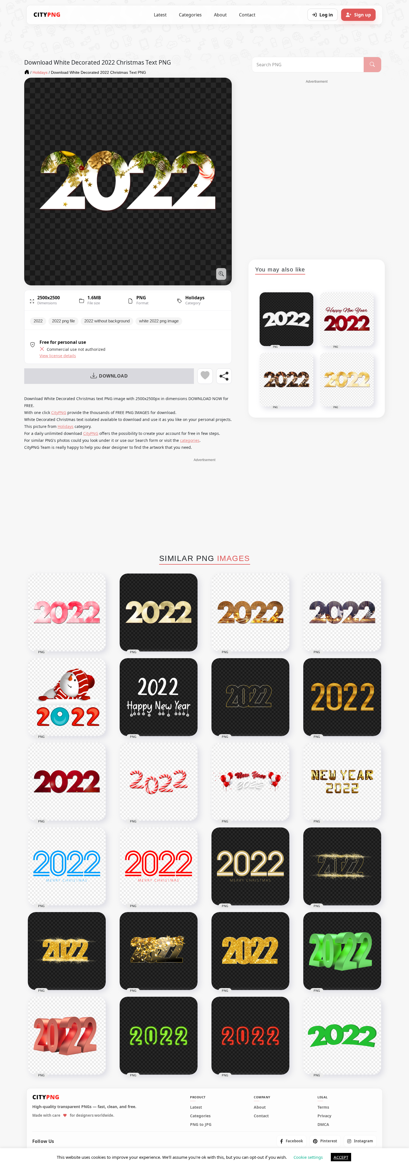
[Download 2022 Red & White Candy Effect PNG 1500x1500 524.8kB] (159, 782)
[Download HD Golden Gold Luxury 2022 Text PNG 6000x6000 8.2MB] (342, 697)
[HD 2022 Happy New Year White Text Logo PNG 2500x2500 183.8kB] (159, 697)
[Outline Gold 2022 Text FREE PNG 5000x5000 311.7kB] (250, 697)
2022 (38, 321)
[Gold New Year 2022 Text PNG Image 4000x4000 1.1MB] (342, 782)
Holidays (194, 298)
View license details (58, 355)
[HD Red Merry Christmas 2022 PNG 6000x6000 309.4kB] (159, 866)
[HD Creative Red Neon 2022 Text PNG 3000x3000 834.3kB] (250, 1036)
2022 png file (63, 321)
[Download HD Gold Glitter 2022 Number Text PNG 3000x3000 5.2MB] (250, 951)
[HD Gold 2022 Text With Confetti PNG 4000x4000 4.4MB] (159, 951)
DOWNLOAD (113, 376)
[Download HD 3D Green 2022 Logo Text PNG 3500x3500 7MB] (342, 951)
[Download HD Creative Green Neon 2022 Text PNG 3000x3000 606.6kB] (159, 1036)
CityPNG (58, 412)
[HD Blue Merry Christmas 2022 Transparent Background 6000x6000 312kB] (67, 866)
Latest (160, 15)
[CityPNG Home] (47, 15)
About (220, 15)
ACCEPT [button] (341, 1157)
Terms (323, 1107)
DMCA (323, 1124)
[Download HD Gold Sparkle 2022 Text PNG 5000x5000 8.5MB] (67, 951)
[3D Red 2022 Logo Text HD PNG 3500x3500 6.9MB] (67, 1036)
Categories (190, 15)
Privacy (324, 1116)
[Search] (372, 64)
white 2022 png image (159, 321)
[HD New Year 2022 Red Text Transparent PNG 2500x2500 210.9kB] (67, 782)
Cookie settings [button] (308, 1157)
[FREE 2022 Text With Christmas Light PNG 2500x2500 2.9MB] (250, 612)
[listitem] (292, 1141)
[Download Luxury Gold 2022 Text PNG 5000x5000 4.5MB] (342, 866)
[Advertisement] (316, 167)
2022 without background (107, 321)
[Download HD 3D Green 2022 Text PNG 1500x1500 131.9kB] (342, 1036)
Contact (247, 15)
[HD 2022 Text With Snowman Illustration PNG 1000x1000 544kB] (67, 697)
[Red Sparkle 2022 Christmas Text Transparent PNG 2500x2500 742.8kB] (67, 612)
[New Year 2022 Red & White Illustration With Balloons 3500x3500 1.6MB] (250, 782)
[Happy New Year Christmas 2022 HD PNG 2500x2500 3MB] (342, 612)
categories (189, 440)
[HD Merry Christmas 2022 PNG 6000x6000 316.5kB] (250, 866)
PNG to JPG (200, 1124)
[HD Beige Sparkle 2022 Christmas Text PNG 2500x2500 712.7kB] (159, 612)
